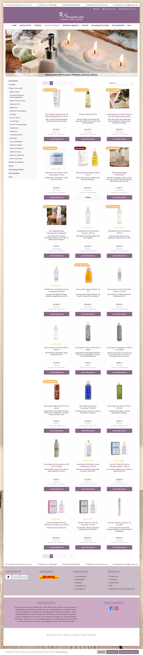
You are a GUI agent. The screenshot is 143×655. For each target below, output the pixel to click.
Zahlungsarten (80, 589)
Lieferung (78, 583)
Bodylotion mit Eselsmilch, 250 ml (119, 232)
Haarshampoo (14, 128)
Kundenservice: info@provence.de (126, 5)
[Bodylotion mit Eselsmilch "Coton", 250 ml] (88, 215)
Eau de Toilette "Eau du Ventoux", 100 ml (88, 524)
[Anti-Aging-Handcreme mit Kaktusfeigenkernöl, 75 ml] (56, 98)
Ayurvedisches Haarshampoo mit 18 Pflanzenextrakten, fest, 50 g (119, 115)
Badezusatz (14, 107)
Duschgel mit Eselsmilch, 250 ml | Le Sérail (56, 465)
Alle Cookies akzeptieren (128, 652)
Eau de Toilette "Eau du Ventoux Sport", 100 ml (119, 465)
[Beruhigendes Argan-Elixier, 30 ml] (88, 157)
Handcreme (13, 131)
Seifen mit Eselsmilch (16, 148)
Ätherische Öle (15, 104)
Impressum (113, 580)
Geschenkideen (14, 173)
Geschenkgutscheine (16, 170)
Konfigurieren (112, 652)
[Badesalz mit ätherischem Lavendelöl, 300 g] (56, 157)
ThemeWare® (91, 635)
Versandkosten (80, 586)
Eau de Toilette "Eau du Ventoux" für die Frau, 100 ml (56, 524)
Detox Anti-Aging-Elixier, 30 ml (88, 290)
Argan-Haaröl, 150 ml (88, 114)
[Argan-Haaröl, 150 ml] (88, 98)
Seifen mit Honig (15, 152)
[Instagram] (116, 608)
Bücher (11, 166)
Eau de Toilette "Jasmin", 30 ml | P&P (119, 524)
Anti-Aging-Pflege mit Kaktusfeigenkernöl (17, 96)
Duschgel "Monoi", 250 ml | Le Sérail (56, 407)
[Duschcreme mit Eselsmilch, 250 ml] (56, 332)
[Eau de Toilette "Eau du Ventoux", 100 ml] (88, 507)
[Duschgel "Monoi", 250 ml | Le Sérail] (56, 390)
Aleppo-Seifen (14, 92)
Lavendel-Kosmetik (16, 135)
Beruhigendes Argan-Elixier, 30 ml (88, 174)
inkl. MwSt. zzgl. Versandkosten (56, 134)
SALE (11, 177)
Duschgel (13, 114)
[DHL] (48, 577)
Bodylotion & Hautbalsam (18, 111)
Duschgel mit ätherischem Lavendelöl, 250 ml (88, 465)
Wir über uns (113, 576)
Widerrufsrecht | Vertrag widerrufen (122, 589)
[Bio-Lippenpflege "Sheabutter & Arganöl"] (56, 215)
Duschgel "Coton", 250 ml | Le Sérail (87, 349)
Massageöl (13, 138)
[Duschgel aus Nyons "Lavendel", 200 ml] (88, 390)
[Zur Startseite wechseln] (71, 16)
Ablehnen (101, 652)
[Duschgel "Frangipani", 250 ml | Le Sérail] (119, 332)
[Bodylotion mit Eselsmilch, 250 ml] (119, 215)
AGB (110, 586)
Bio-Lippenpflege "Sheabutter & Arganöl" (56, 232)
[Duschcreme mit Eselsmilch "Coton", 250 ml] (119, 273)
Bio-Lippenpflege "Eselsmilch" (119, 174)
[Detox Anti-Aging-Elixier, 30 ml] (88, 273)
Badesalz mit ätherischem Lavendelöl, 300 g (57, 174)
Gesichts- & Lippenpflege (18, 124)
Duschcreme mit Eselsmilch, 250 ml (56, 349)
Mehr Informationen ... (62, 652)
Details (88, 197)
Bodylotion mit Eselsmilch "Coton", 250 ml (88, 232)
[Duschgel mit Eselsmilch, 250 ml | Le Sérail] (56, 448)
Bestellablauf (79, 580)
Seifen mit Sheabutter (17, 155)
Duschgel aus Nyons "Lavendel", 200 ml (88, 407)
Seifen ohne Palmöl (16, 158)
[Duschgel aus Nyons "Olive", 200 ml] (119, 390)
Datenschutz (113, 583)
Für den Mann (14, 121)
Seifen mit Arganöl (16, 145)
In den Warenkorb (56, 139)
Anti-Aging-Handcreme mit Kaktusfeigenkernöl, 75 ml (56, 115)
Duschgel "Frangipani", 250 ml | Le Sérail (119, 349)
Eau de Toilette (15, 118)
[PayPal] (8, 577)
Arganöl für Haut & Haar (17, 100)
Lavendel (12, 85)
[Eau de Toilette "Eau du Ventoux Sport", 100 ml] (119, 448)
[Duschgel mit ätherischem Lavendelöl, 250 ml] (88, 448)
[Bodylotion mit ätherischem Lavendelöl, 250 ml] (56, 273)
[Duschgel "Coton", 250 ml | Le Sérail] (88, 332)
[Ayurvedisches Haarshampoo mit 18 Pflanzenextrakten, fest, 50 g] (119, 98)
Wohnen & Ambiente (16, 162)
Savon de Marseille (16, 141)
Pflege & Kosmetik (16, 88)
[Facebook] (111, 608)
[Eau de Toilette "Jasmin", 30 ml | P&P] (119, 507)
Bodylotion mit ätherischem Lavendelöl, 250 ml (56, 290)
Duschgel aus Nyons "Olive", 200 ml (119, 407)
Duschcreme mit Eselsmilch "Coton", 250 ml (119, 290)
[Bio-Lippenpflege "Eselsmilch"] (119, 157)
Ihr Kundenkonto (81, 576)
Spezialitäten (13, 81)
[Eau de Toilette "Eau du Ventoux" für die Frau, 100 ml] (56, 507)
